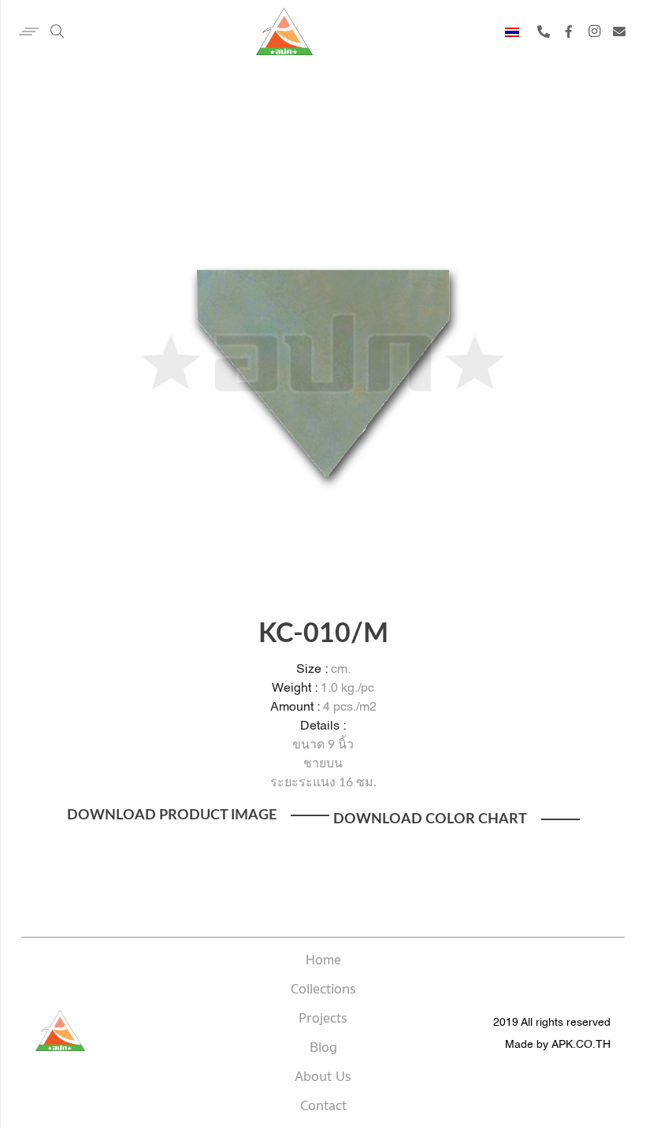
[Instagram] (594, 31)
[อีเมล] (619, 31)
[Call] (543, 31)
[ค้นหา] (57, 31)
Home (323, 960)
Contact (323, 1106)
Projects (323, 1018)
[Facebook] (568, 31)
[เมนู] (21, 31)
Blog (323, 1048)
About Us (323, 1077)
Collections (323, 989)
